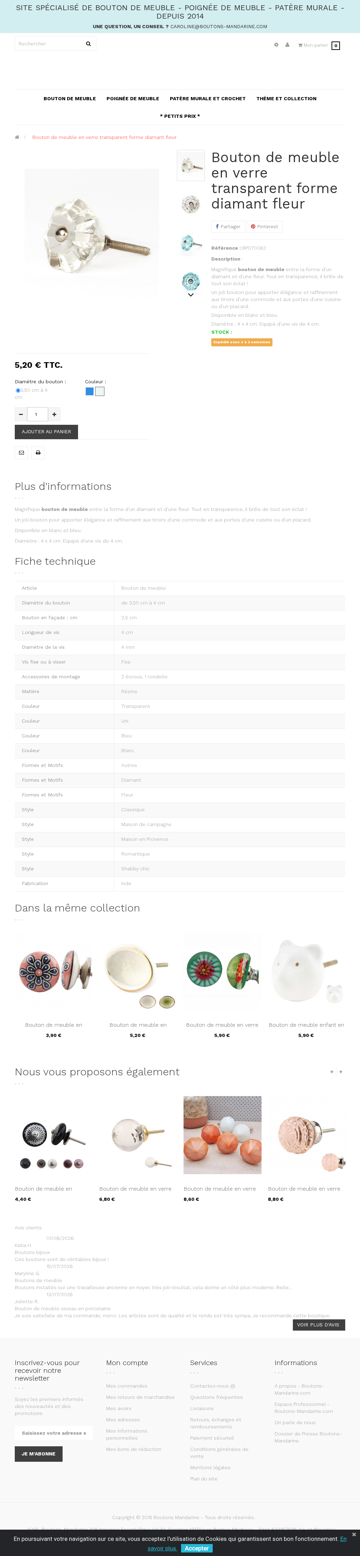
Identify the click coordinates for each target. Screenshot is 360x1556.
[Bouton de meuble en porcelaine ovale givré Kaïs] (138, 971)
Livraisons (202, 1408)
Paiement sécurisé (212, 1438)
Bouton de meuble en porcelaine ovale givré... (138, 1029)
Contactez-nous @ (212, 1386)
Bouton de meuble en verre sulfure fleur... (222, 1029)
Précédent (191, 153)
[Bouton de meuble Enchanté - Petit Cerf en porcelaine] (223, 1135)
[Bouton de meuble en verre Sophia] (54, 1135)
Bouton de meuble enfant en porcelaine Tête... (306, 1029)
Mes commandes (126, 1386)
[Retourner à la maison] (17, 137)
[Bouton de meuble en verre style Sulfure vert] (138, 1135)
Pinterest (266, 226)
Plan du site (204, 1478)
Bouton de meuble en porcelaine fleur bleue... (54, 1029)
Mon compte (127, 1362)
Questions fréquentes (216, 1397)
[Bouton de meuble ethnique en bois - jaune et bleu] (307, 1135)
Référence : (226, 248)
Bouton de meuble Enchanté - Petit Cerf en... (221, 1192)
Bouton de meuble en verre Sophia (51, 1192)
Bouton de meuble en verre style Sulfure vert (135, 1192)
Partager (229, 226)
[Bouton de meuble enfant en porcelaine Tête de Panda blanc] (307, 971)
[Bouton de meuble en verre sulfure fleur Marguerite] (222, 971)
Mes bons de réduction (133, 1449)
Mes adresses (123, 1419)
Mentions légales (210, 1467)
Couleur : (96, 381)
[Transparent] (100, 391)
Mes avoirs (118, 1408)
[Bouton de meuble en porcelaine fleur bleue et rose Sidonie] (54, 971)
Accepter (197, 1548)
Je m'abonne (39, 1453)
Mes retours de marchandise (140, 1397)
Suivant (191, 294)
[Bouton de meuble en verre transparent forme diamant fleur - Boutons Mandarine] (191, 165)
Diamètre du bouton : (41, 381)
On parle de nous (295, 1422)
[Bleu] (90, 391)
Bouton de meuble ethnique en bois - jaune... (304, 1192)
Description (225, 259)
